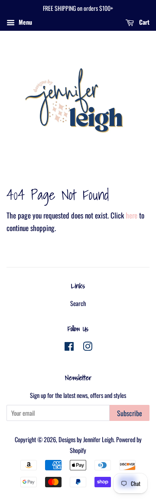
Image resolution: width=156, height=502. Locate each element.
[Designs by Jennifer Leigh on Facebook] (69, 347)
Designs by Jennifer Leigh (86, 439)
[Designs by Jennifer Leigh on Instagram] (87, 347)
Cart (143, 21)
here (131, 215)
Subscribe (129, 413)
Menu (24, 21)
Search (78, 303)
